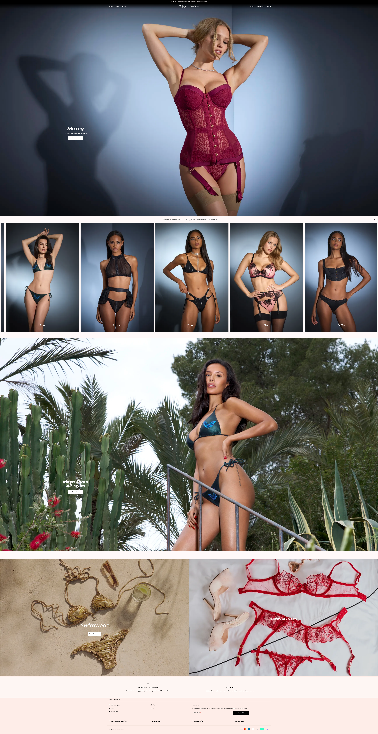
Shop (111, 6)
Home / (111, 699)
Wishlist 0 (260, 6)
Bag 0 (269, 6)
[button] (252, 6)
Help (117, 6)
